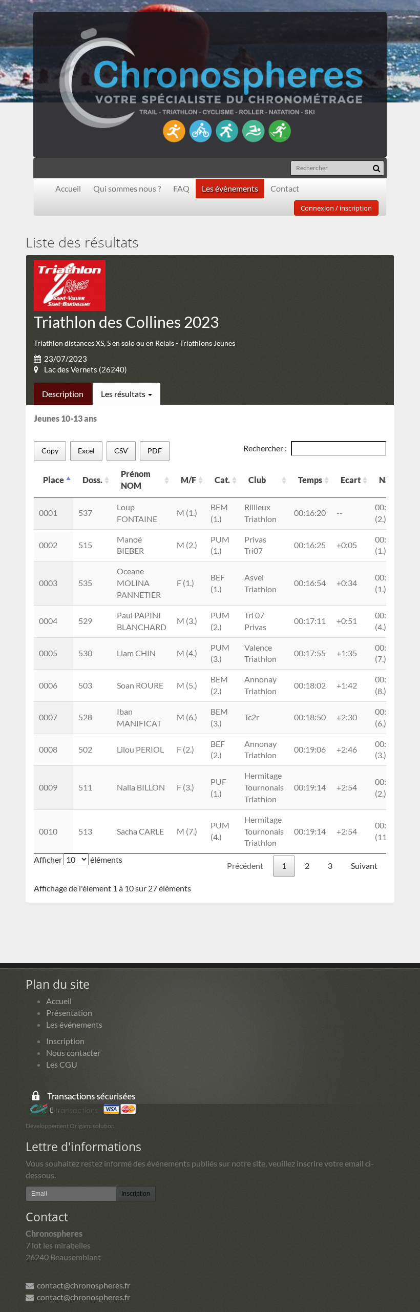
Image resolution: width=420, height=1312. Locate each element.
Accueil (68, 188)
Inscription (65, 1041)
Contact (284, 188)
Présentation (69, 1012)
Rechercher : (265, 448)
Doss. (92, 480)
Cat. (222, 480)
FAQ (181, 188)
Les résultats (124, 394)
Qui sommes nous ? (127, 188)
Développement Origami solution (70, 1126)
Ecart (351, 480)
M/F (188, 480)
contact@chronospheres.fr (82, 1285)
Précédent (245, 865)
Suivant (364, 865)
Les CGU (61, 1064)
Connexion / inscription (336, 208)
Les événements (74, 1024)
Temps (310, 480)
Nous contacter (73, 1052)
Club (257, 480)
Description (62, 394)
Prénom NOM (136, 479)
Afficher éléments (78, 859)
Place (53, 480)
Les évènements (230, 188)
